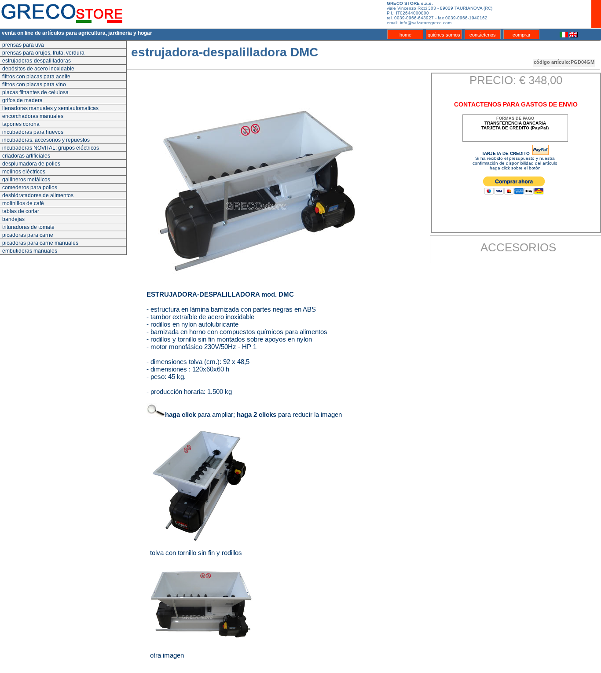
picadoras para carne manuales (40, 243)
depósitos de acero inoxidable (38, 69)
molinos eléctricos (23, 172)
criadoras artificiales (26, 156)
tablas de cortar (20, 211)
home (405, 34)
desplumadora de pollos (31, 164)
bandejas (13, 219)
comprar (522, 34)
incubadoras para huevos (32, 132)
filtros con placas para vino (34, 84)
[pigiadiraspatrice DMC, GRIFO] (202, 607)
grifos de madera (22, 100)
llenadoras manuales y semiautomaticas (50, 108)
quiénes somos (444, 34)
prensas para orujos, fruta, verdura (43, 53)
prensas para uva (23, 45)
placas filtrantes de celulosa (35, 92)
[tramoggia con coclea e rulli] (202, 483)
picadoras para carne (27, 235)
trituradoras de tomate (28, 227)
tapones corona (21, 124)
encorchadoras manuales (32, 116)
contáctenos (482, 34)
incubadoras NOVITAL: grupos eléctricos (50, 148)
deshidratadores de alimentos (37, 195)
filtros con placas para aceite (36, 77)
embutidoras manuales (29, 251)
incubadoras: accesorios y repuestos (46, 140)
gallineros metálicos (26, 180)
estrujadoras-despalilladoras (36, 61)
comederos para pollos (29, 187)
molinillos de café (23, 203)
